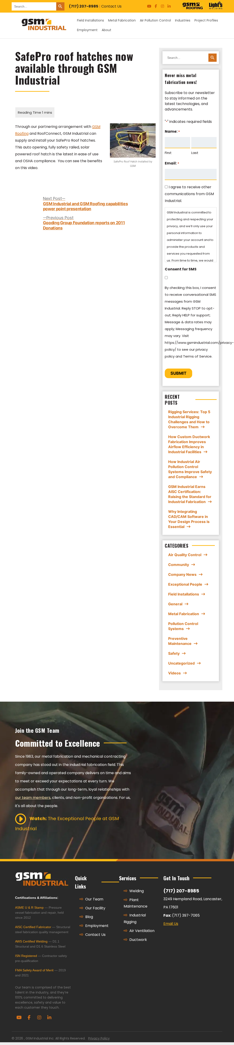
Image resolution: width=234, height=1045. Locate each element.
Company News (182, 574)
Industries (182, 20)
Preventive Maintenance (179, 641)
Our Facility (94, 908)
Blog (88, 916)
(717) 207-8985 (83, 6)
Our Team (93, 899)
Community (178, 564)
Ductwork (137, 939)
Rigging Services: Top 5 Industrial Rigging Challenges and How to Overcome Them (189, 419)
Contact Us (111, 6)
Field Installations (90, 20)
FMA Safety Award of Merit (34, 970)
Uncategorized (181, 663)
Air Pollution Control (155, 20)
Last (194, 152)
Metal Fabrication (122, 20)
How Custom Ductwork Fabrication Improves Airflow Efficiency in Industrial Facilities (189, 444)
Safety (174, 653)
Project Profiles (206, 20)
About (106, 30)
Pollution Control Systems (183, 626)
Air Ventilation (141, 930)
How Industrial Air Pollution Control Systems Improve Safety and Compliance (190, 469)
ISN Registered (26, 956)
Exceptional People (185, 584)
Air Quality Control (184, 554)
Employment (87, 30)
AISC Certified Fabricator (33, 927)
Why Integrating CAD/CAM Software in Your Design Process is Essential (189, 519)
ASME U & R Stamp (29, 907)
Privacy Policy (99, 1038)
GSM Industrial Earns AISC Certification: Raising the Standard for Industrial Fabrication (189, 494)
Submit (178, 373)
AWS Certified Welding (31, 941)
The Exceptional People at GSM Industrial (67, 823)
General (175, 604)
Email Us (170, 923)
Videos (174, 673)
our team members (33, 797)
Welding (136, 891)
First (168, 152)
